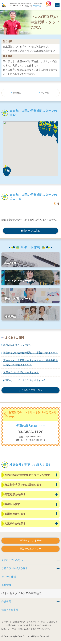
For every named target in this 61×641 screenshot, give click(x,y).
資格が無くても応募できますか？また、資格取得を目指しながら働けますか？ (30, 362)
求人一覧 (45, 93)
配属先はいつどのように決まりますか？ (24, 380)
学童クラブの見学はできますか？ (21, 372)
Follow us (48, 7)
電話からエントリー (30, 548)
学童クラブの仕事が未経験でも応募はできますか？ (30, 352)
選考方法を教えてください (17, 344)
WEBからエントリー (31, 540)
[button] (9, 171)
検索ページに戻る (30, 230)
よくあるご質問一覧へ (30, 390)
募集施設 (17, 93)
